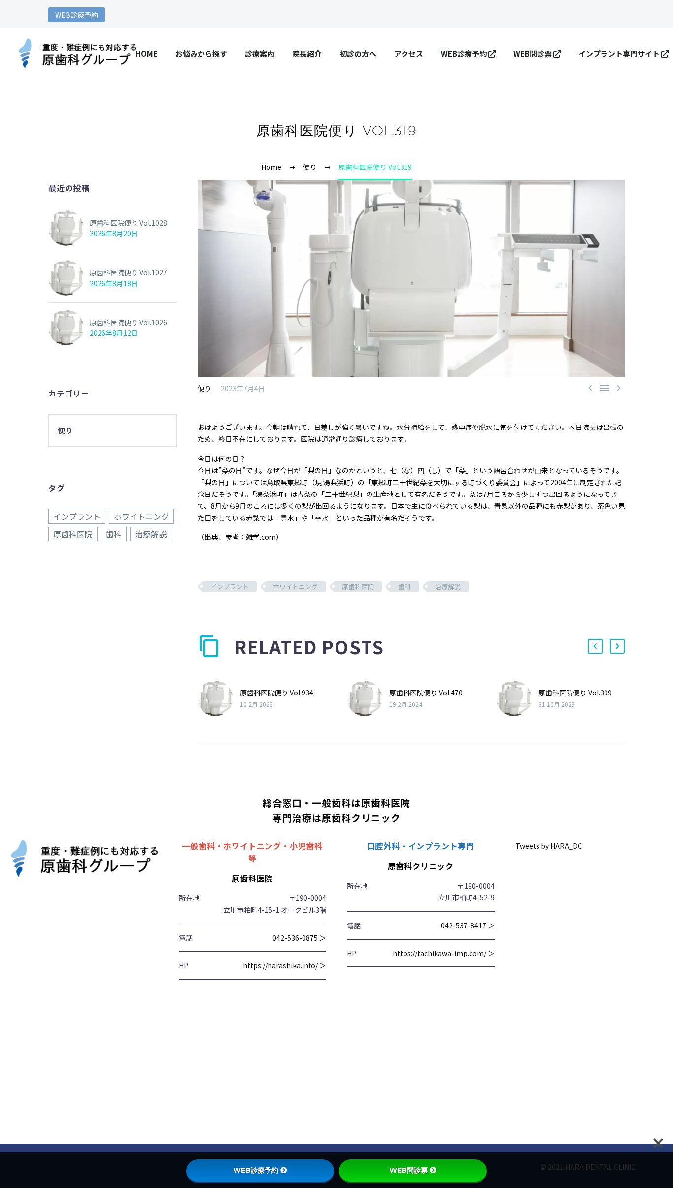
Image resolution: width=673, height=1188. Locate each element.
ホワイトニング (295, 586)
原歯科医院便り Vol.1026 (128, 322)
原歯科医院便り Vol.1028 (128, 223)
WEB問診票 (533, 53)
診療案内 (259, 53)
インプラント (229, 586)
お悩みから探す (201, 53)
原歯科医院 (358, 586)
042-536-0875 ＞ (299, 938)
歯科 (404, 586)
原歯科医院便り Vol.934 (276, 692)
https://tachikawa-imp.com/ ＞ (444, 953)
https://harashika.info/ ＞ (284, 965)
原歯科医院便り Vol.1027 (128, 272)
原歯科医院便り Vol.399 (575, 692)
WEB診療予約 (76, 15)
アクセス (408, 53)
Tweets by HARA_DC (548, 846)
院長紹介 (307, 53)
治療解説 (448, 586)
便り (204, 388)
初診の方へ (357, 53)
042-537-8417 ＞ (468, 925)
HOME (146, 53)
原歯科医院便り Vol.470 (426, 692)
